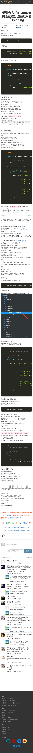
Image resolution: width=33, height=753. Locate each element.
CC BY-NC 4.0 (11, 698)
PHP (5, 27)
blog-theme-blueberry (13, 719)
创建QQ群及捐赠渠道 (14, 518)
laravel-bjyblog (21, 241)
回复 (19, 563)
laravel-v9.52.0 (12, 715)
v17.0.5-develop (12, 713)
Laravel (19, 27)
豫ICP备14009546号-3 (14, 705)
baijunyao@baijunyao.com (15, 703)
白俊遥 (9, 717)
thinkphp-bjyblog (22, 229)
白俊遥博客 (7, 515)
